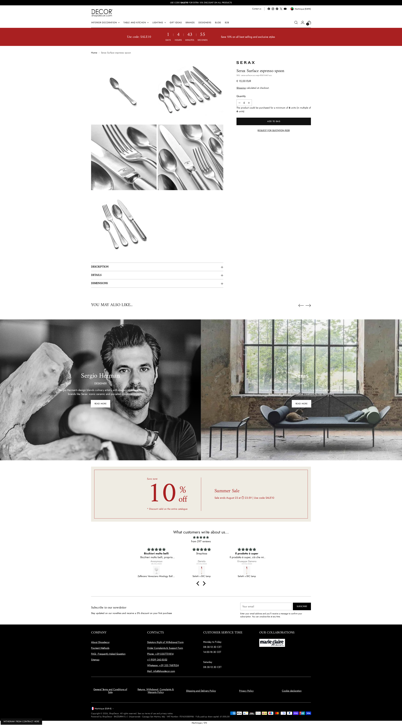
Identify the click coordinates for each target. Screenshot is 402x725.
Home (94, 52)
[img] (201, 537)
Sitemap (95, 659)
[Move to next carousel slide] (308, 305)
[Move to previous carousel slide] (301, 305)
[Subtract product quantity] (239, 103)
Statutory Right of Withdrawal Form (165, 642)
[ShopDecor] (102, 12)
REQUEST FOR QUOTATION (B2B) (274, 130)
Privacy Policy (246, 691)
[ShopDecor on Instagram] (273, 8)
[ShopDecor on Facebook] (268, 8)
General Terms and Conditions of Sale (110, 691)
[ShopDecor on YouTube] (285, 8)
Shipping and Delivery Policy (201, 691)
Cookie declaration (292, 691)
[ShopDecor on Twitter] (281, 8)
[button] (198, 583)
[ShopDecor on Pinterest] (277, 8)
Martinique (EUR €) (103, 708)
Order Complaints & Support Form (165, 648)
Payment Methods (100, 648)
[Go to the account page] (302, 22)
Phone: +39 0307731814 (160, 654)
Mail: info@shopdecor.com (161, 671)
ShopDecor (114, 713)
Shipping (241, 88)
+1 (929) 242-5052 (157, 659)
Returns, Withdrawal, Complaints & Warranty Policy (156, 691)
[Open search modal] (296, 22)
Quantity (241, 96)
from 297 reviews (201, 541)
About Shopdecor (100, 642)
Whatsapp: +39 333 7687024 (163, 665)
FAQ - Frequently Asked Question (108, 654)
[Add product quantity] (249, 103)
